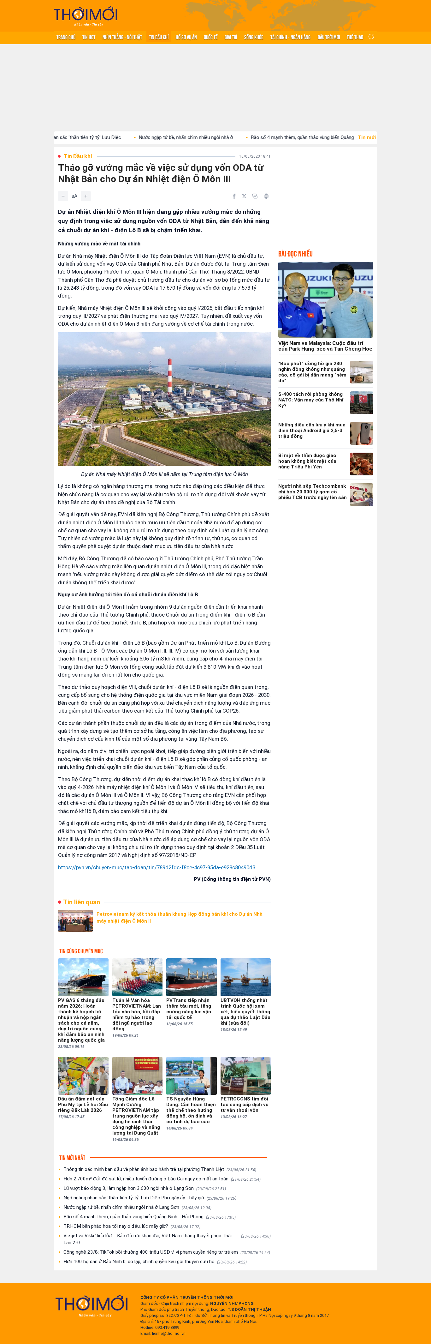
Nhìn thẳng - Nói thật (122, 36)
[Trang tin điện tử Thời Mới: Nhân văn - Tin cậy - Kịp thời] (85, 16)
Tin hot (88, 36)
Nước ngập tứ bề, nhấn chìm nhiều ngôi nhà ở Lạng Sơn (137, 1207)
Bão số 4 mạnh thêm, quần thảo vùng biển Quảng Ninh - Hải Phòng (149, 1217)
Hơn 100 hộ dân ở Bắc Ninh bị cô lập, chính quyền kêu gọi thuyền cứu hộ (155, 1261)
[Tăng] (86, 196)
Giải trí (231, 36)
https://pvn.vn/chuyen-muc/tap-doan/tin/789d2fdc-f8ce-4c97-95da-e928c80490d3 (156, 867)
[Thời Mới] (91, 1305)
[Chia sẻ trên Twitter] (244, 196)
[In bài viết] (266, 196)
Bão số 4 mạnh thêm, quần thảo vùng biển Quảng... (266, 137)
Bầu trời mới (329, 36)
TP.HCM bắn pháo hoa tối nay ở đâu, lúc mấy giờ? (131, 1226)
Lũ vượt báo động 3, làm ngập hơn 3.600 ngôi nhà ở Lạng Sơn (144, 1188)
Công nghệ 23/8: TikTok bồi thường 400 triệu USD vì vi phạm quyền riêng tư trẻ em (166, 1252)
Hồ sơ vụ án (186, 36)
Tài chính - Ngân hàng (290, 36)
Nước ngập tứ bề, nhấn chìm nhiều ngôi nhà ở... (149, 137)
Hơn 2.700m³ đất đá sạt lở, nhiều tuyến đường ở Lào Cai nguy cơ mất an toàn (162, 1179)
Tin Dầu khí (158, 36)
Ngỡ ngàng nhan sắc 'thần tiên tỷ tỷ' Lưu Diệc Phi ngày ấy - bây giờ (149, 1198)
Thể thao (355, 36)
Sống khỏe (253, 36)
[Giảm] (63, 196)
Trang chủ (65, 36)
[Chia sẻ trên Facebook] (234, 196)
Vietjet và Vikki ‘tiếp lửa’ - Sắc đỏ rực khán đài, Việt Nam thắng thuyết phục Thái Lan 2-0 (167, 1239)
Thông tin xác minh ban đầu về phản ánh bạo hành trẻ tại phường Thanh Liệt (159, 1169)
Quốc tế (211, 36)
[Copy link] (255, 196)
